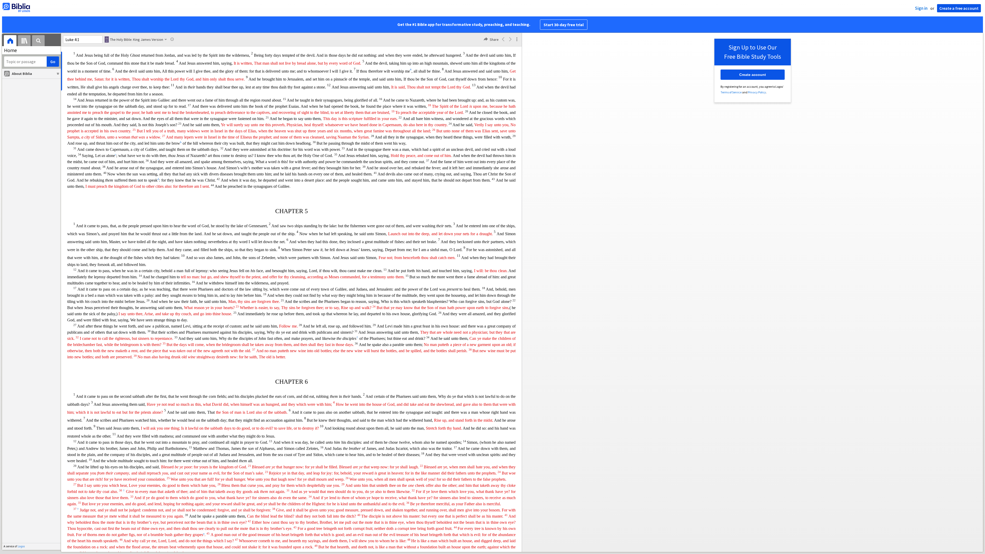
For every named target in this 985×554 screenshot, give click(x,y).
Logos (21, 546)
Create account (752, 75)
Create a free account (959, 8)
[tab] (10, 41)
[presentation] (10, 41)
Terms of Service (731, 92)
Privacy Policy (757, 92)
